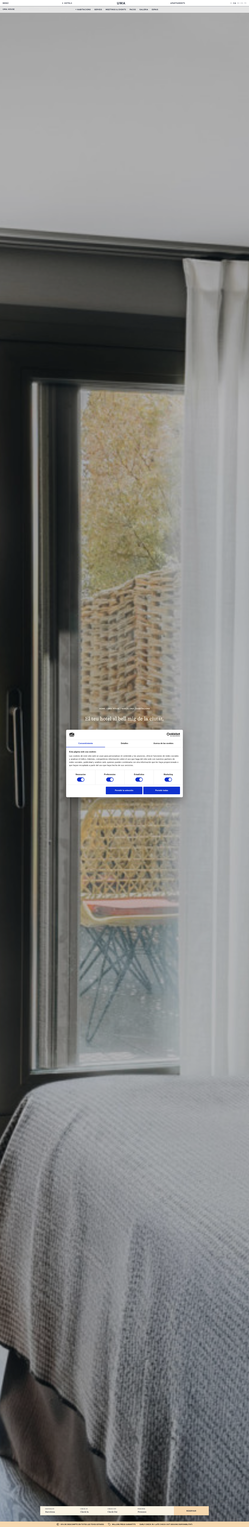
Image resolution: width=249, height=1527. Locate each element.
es (231, 3)
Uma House (9, 9)
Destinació (49, 1509)
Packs (133, 9)
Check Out (112, 1509)
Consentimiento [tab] (85, 743)
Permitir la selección (124, 790)
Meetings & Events (116, 9)
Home (102, 708)
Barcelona (128, 708)
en (241, 3)
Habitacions (84, 9)
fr (245, 3)
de (238, 3)
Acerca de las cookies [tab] (163, 743)
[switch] (110, 780)
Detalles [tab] (124, 743)
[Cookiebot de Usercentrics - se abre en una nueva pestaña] (168, 735)
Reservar (191, 1511)
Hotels (68, 3)
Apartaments (177, 3)
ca (234, 3)
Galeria (143, 9)
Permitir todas (161, 790)
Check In (84, 1509)
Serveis (98, 9)
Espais (155, 9)
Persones (141, 1509)
